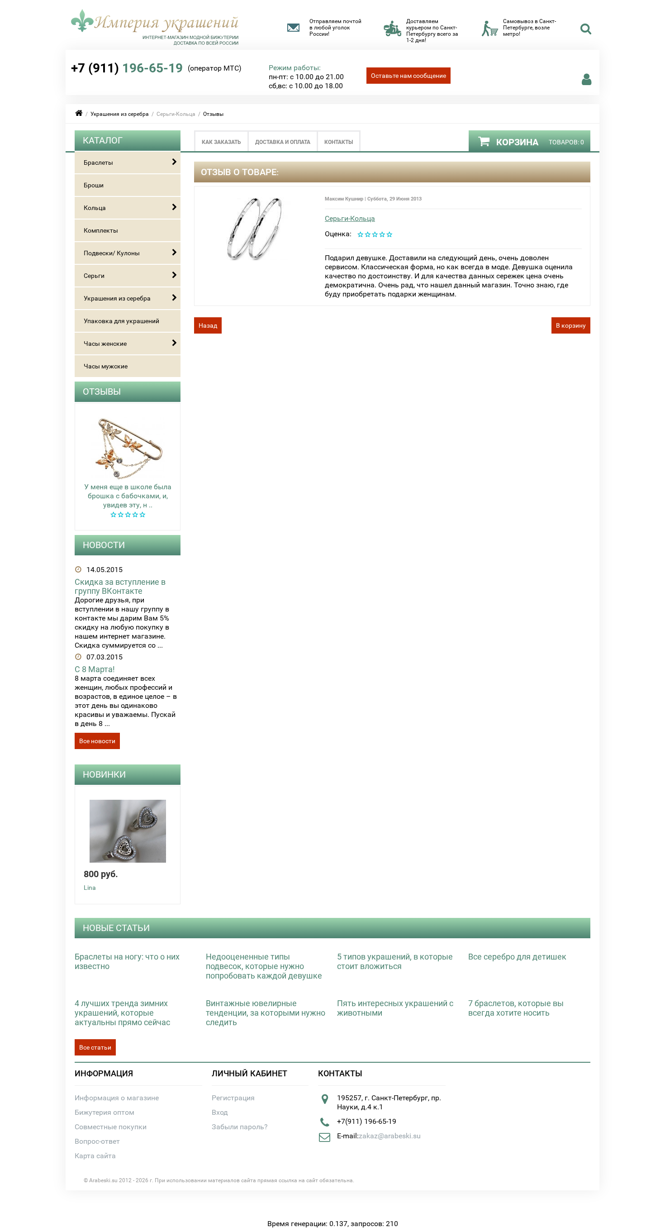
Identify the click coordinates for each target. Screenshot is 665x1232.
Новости (104, 545)
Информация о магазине (117, 1098)
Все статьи (95, 1047)
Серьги (94, 275)
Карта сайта (95, 1155)
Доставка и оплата (282, 142)
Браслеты (98, 162)
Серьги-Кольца (350, 218)
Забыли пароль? (240, 1126)
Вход (220, 1112)
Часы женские (105, 343)
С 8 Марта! (95, 669)
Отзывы (213, 114)
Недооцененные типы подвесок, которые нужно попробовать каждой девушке (264, 966)
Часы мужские (106, 366)
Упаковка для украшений (121, 321)
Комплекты (101, 230)
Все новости (97, 741)
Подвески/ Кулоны (112, 253)
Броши (94, 185)
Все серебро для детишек (517, 956)
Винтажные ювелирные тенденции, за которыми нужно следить (265, 1012)
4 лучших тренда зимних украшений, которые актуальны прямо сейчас (122, 1012)
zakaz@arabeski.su (390, 1136)
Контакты (338, 142)
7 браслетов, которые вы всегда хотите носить (516, 1007)
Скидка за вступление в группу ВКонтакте (120, 586)
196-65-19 (127, 68)
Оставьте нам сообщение (408, 75)
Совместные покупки (111, 1126)
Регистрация (233, 1098)
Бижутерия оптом (104, 1112)
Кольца (95, 207)
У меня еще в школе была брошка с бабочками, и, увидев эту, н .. (127, 495)
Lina (90, 887)
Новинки (104, 774)
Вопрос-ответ (97, 1141)
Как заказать (221, 142)
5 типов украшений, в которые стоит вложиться (395, 961)
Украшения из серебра (119, 114)
